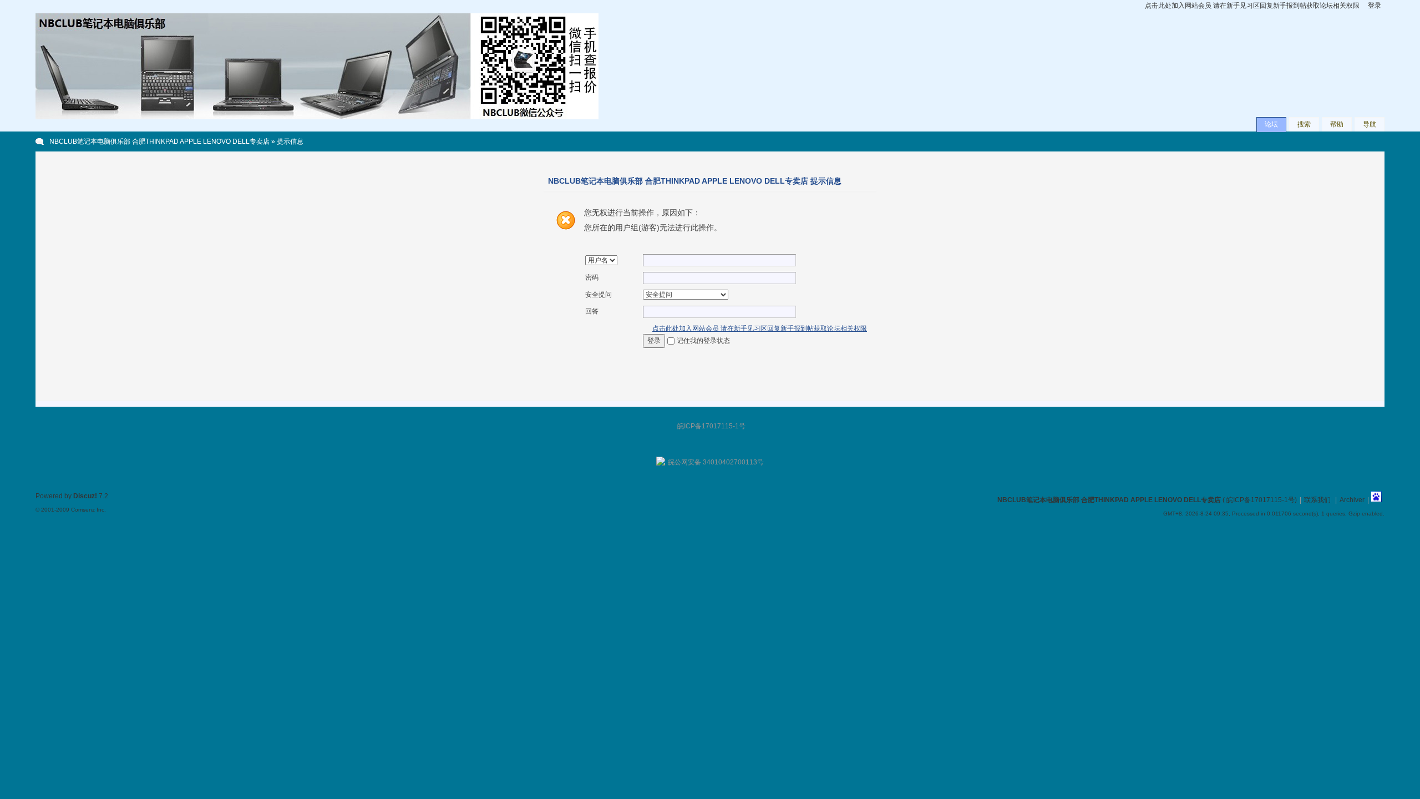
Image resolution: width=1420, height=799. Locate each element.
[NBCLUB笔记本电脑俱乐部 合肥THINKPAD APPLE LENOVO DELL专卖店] (317, 117)
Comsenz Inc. (88, 510)
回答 (592, 311)
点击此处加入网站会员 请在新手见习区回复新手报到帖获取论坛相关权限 (1252, 5)
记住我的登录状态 (703, 341)
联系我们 (1317, 500)
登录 (1374, 5)
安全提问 (598, 295)
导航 (1369, 124)
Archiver (1352, 500)
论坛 (1271, 124)
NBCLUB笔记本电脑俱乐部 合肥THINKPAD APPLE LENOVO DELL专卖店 (159, 141)
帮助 (1336, 124)
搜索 (1304, 124)
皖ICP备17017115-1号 (1260, 500)
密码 (592, 277)
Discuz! (85, 496)
